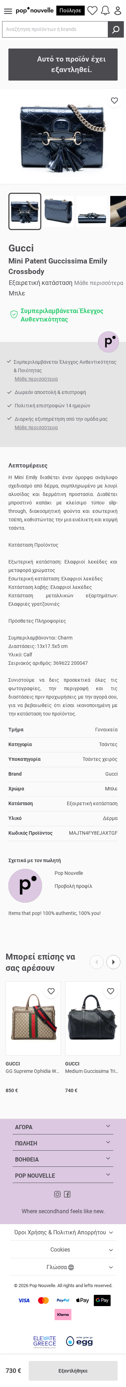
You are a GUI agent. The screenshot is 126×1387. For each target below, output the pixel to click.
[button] (63, 136)
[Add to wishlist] (114, 101)
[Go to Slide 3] (92, 211)
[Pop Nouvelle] (108, 341)
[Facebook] (67, 1193)
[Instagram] (58, 1193)
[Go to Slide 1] (24, 211)
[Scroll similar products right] (113, 962)
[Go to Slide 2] (58, 211)
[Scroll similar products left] (97, 962)
